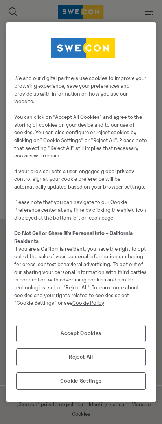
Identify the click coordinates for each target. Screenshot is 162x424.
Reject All (81, 357)
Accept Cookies (81, 333)
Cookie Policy (88, 303)
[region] (81, 212)
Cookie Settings (81, 381)
